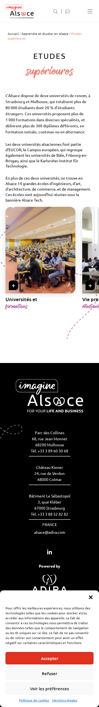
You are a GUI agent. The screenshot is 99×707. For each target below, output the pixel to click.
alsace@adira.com (49, 532)
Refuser (49, 673)
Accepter (49, 658)
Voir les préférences (49, 688)
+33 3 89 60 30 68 (53, 450)
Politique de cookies (34, 700)
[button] (91, 597)
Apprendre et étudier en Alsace (44, 33)
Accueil (13, 33)
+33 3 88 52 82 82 (53, 513)
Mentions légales (64, 700)
